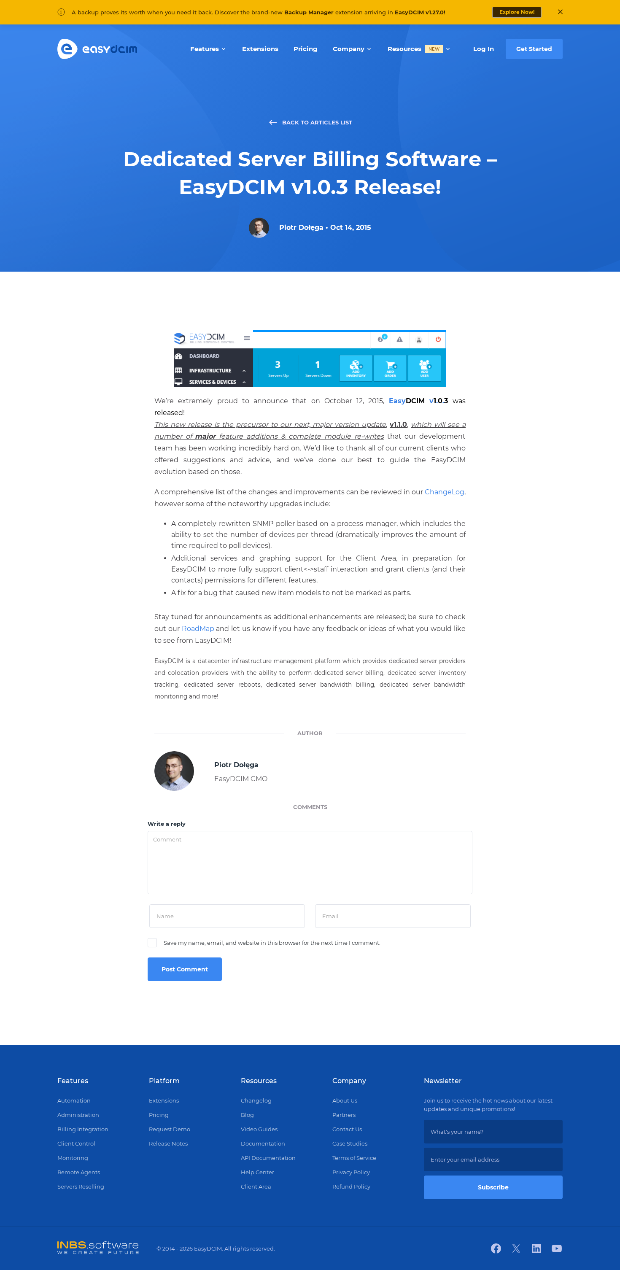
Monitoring (72, 1157)
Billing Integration (82, 1129)
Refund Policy (351, 1186)
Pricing (159, 1114)
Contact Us (347, 1129)
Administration (78, 1114)
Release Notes (168, 1143)
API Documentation (268, 1157)
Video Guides (259, 1129)
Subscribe (493, 1187)
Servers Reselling (80, 1186)
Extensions (164, 1100)
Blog (247, 1114)
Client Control (76, 1143)
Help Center (257, 1172)
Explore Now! (516, 12)
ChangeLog (444, 492)
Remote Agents (78, 1172)
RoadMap (198, 629)
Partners (344, 1114)
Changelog (256, 1100)
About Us (344, 1100)
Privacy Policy (351, 1172)
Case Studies (349, 1143)
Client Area (256, 1186)
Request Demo (169, 1129)
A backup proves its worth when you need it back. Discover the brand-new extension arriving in (258, 12)
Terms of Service (354, 1157)
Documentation (263, 1143)
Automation (74, 1100)
